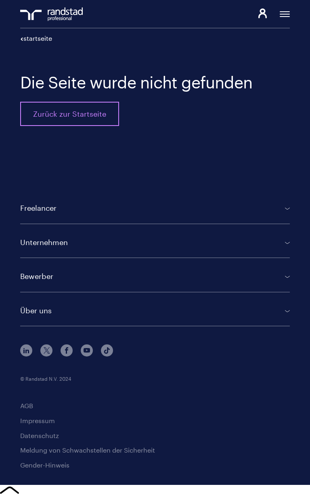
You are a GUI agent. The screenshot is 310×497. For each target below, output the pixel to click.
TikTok (107, 350)
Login (263, 14)
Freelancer (38, 207)
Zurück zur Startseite (69, 113)
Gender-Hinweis (44, 465)
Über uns (36, 310)
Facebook (67, 350)
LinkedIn (26, 350)
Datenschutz (39, 435)
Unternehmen (44, 242)
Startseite (37, 38)
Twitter (46, 350)
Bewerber (36, 276)
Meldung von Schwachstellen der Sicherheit (87, 450)
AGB (26, 405)
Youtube (87, 350)
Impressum (37, 420)
